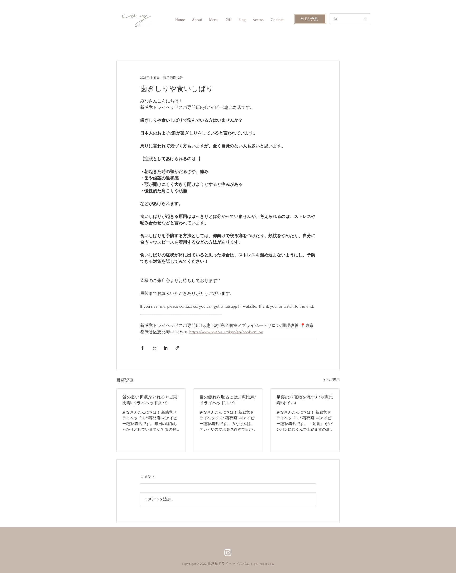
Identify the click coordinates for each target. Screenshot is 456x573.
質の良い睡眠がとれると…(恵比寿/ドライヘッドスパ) (149, 400)
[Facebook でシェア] (142, 348)
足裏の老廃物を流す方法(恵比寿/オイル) (304, 400)
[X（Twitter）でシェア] (154, 348)
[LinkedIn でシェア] (165, 348)
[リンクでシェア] (177, 348)
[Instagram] (228, 552)
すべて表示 (331, 380)
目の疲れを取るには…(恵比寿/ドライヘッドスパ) (228, 400)
